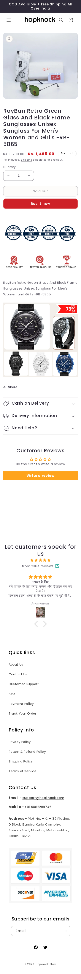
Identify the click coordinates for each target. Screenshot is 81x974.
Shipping (26, 159)
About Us (16, 664)
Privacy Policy (20, 742)
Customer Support (24, 684)
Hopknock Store (46, 964)
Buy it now (40, 203)
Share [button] (12, 387)
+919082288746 (38, 807)
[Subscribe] (65, 931)
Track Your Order (23, 713)
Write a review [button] (40, 475)
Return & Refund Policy (27, 751)
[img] (40, 560)
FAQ (12, 694)
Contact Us (18, 674)
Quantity (9, 167)
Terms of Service (23, 771)
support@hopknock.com (43, 797)
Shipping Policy (21, 761)
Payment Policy (21, 704)
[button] (8, 20)
